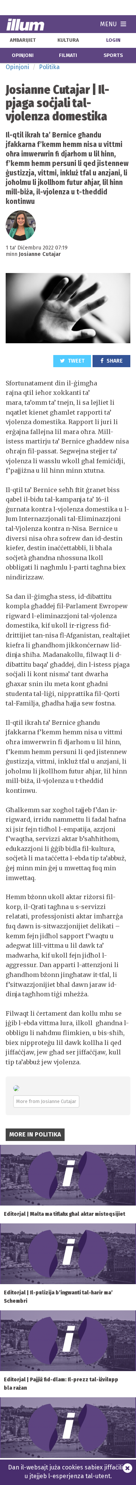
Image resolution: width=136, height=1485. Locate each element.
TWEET (76, 361)
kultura (68, 40)
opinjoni (23, 55)
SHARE (114, 361)
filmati (68, 55)
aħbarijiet (23, 40)
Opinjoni (17, 67)
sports (113, 55)
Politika (49, 67)
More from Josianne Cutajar (46, 1101)
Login (113, 40)
